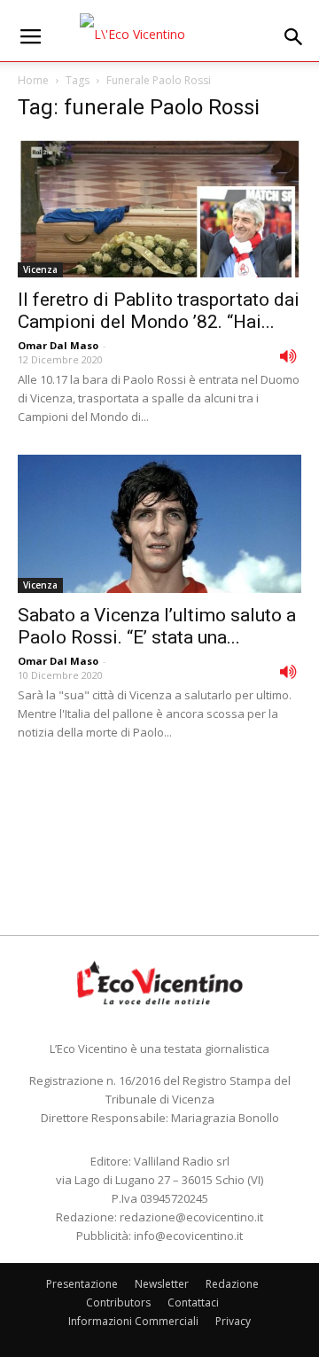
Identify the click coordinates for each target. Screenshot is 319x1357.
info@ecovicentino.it (188, 1236)
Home (33, 80)
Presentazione (82, 1283)
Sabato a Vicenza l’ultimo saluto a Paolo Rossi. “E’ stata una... (157, 626)
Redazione (232, 1283)
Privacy (233, 1321)
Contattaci (193, 1302)
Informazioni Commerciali (133, 1321)
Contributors (118, 1302)
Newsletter (162, 1283)
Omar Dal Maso (58, 345)
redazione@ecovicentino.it (191, 1217)
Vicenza (40, 269)
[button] (294, 37)
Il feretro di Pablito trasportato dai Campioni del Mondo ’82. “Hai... (159, 310)
